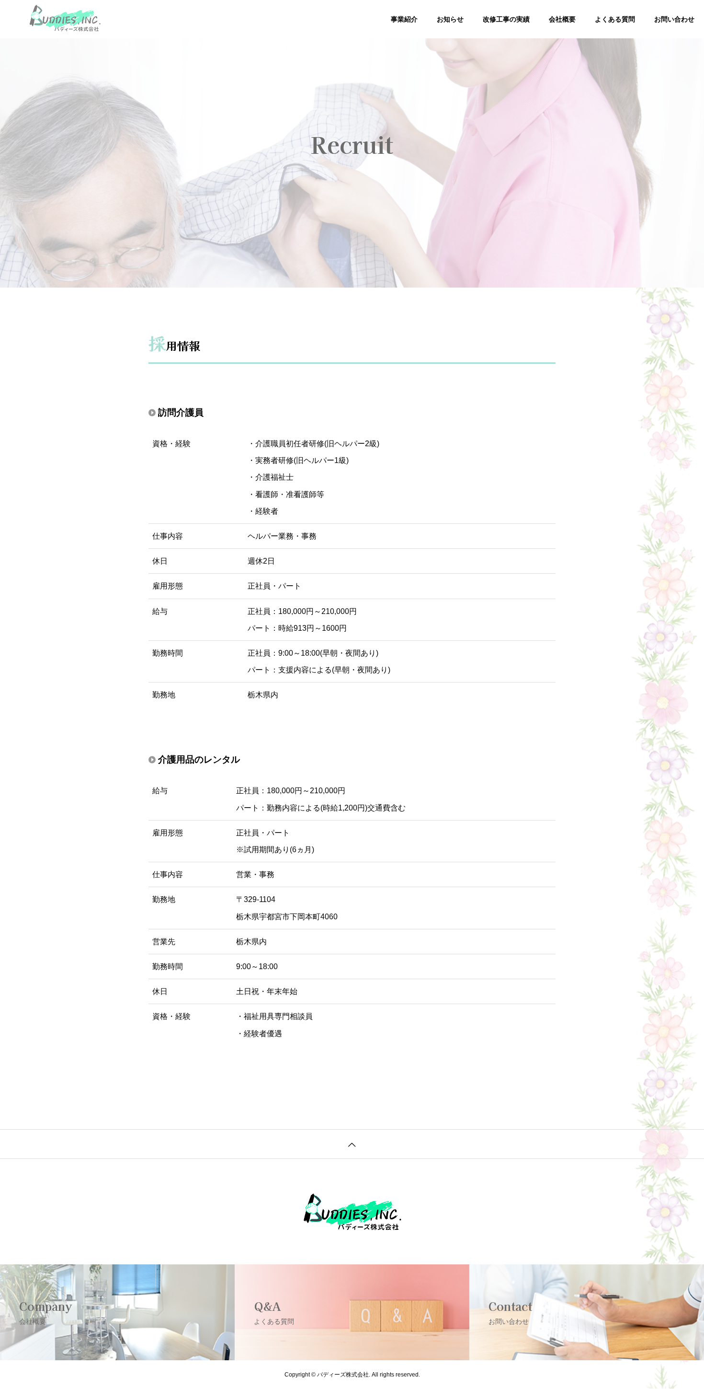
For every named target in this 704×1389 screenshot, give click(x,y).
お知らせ (450, 19)
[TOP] (352, 1143)
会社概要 (562, 19)
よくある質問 (615, 19)
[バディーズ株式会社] (65, 19)
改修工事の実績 (506, 19)
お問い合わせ (674, 19)
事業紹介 (404, 19)
